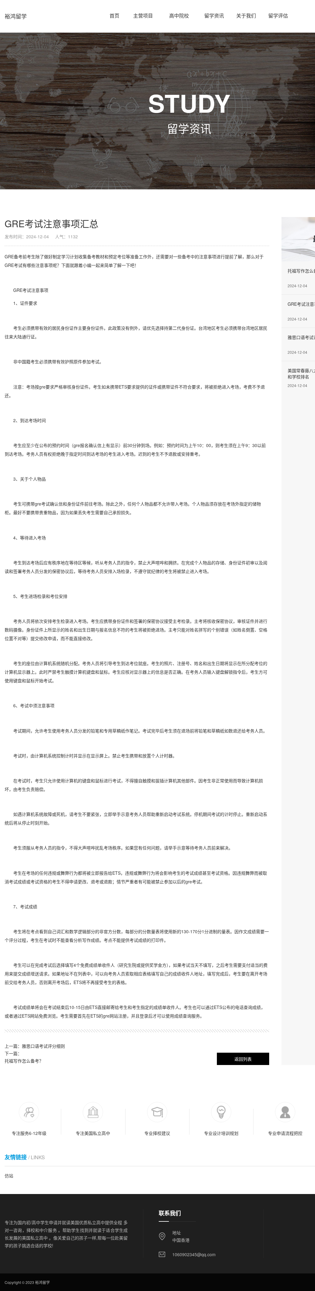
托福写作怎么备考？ (24, 1061)
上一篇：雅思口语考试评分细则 (35, 1046)
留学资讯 (214, 13)
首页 (114, 13)
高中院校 (179, 13)
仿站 (9, 1175)
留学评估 (278, 13)
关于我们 (246, 13)
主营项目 (143, 13)
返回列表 (243, 1059)
